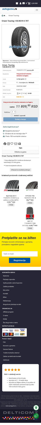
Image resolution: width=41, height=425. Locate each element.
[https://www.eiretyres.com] (9, 418)
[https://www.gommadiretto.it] (13, 417)
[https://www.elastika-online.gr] (19, 418)
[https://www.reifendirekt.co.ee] (26, 418)
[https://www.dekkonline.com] (15, 417)
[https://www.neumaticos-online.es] (25, 417)
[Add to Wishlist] (12, 143)
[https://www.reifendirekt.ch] (8, 417)
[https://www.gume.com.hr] (24, 418)
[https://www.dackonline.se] (10, 417)
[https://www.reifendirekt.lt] (29, 418)
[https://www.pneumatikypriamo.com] (4, 418)
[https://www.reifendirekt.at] (28, 417)
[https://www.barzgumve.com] (21, 418)
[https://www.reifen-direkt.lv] (31, 418)
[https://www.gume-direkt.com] (30, 417)
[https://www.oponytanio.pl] (14, 418)
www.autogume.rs (11, 406)
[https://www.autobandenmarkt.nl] (20, 417)
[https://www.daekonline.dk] (18, 417)
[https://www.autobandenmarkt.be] (32, 417)
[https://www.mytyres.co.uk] (23, 417)
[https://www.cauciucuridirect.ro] (16, 418)
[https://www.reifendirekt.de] (3, 417)
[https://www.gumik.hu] (12, 418)
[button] (36, 407)
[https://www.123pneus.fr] (5, 417)
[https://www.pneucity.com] (7, 418)
